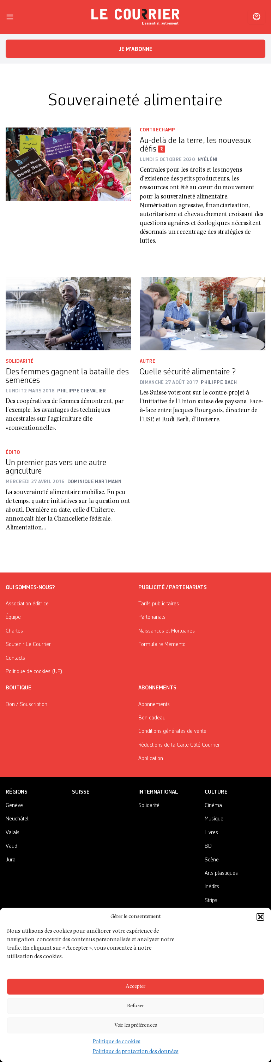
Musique (214, 819)
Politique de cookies (116, 1042)
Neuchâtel (17, 819)
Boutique (18, 688)
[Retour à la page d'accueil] (135, 16)
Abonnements (154, 704)
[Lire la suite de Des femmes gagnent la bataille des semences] (68, 314)
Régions (17, 792)
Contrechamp (157, 129)
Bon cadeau (151, 718)
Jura (11, 860)
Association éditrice (27, 604)
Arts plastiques (221, 873)
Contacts (15, 658)
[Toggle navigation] (10, 17)
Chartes (14, 631)
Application (150, 758)
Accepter (135, 986)
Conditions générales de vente (172, 731)
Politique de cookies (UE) (34, 672)
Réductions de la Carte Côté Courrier (179, 745)
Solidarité (20, 361)
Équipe (13, 617)
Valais (12, 833)
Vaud (11, 846)
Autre (148, 361)
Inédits (212, 887)
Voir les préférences (135, 1025)
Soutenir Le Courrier (28, 644)
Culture (216, 792)
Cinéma (213, 805)
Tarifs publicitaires (158, 604)
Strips (211, 900)
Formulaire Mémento (162, 644)
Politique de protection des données (136, 1052)
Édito (13, 452)
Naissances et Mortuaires (166, 631)
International (158, 792)
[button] (260, 916)
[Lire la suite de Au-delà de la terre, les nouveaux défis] (68, 190)
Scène (212, 860)
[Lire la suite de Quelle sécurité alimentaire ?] (202, 314)
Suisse (81, 792)
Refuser (135, 1006)
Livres (211, 833)
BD (208, 846)
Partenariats (151, 617)
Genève (14, 805)
